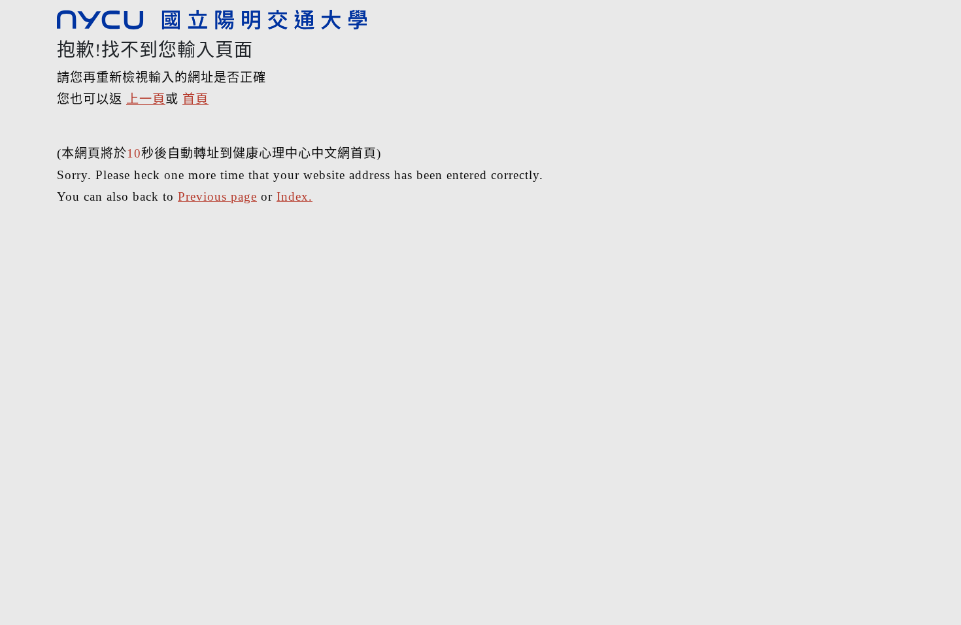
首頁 (195, 99)
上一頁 (145, 99)
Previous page (217, 196)
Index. (294, 196)
